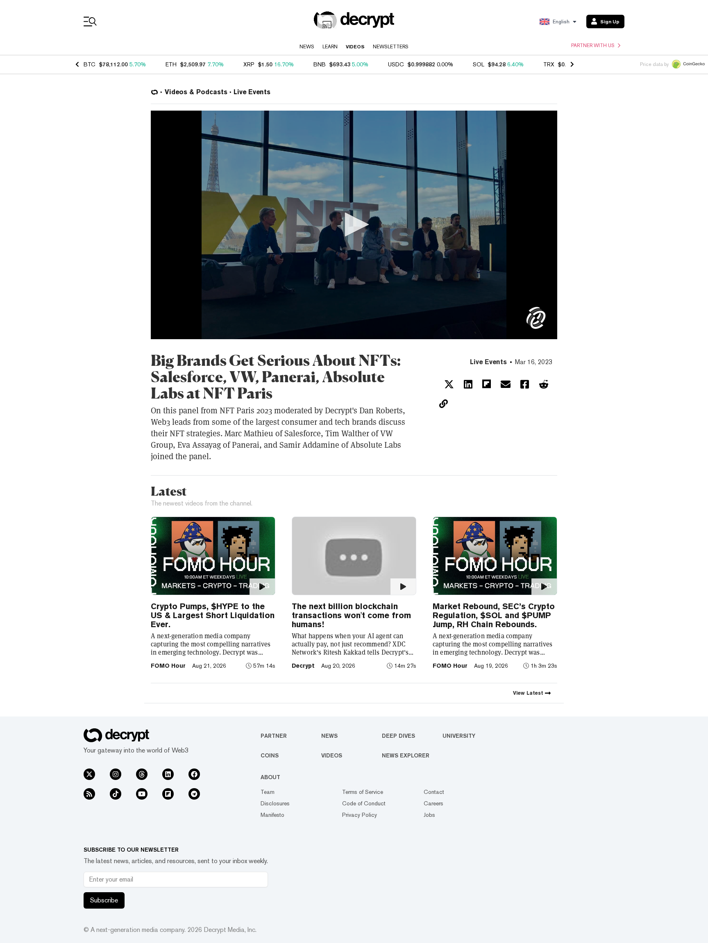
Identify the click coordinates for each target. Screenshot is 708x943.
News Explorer (405, 755)
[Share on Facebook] (524, 384)
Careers (433, 803)
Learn (330, 47)
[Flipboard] (168, 794)
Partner (274, 735)
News (307, 47)
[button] (354, 224)
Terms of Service (362, 792)
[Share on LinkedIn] (468, 384)
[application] (354, 225)
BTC (89, 64)
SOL (478, 64)
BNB (319, 64)
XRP (248, 64)
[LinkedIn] (168, 774)
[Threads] (142, 774)
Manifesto (272, 815)
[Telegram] (194, 794)
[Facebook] (194, 774)
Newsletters (390, 47)
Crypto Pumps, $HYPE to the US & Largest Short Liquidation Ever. (213, 615)
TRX (548, 64)
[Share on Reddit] (544, 384)
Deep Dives (398, 735)
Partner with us (593, 45)
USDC (396, 64)
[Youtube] (142, 794)
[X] (89, 774)
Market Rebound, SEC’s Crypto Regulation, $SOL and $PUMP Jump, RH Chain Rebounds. (494, 615)
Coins (270, 755)
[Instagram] (115, 774)
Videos (355, 47)
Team (268, 792)
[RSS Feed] (89, 794)
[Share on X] (449, 384)
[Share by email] (506, 384)
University (458, 735)
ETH (171, 64)
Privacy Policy (359, 815)
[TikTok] (115, 794)
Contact (434, 792)
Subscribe (104, 900)
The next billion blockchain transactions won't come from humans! (351, 615)
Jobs (429, 815)
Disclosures (275, 803)
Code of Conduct (364, 803)
